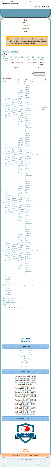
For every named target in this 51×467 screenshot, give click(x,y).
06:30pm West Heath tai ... (14, 113)
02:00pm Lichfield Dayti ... (20, 92)
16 (42, 154)
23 (42, 202)
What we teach (25, 353)
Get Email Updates (25, 340)
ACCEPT (37, 6)
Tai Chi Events (7, 304)
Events (25, 26)
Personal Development (9, 302)
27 (25, 227)
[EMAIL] (6, 54)
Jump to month (39, 74)
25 (12, 241)
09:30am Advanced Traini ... (45, 107)
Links (25, 365)
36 (4, 286)
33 (4, 154)
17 (5, 192)
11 (12, 145)
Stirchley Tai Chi (25, 410)
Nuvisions (29, 459)
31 (4, 82)
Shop (25, 31)
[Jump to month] (41, 58)
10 (5, 144)
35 (4, 250)
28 (33, 250)
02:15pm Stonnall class (27, 116)
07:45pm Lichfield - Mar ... (21, 123)
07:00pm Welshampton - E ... (28, 127)
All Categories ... (8, 306)
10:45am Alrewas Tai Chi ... (28, 104)
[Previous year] (5, 58)
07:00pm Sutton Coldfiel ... (21, 111)
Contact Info (25, 28)
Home (25, 20)
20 (25, 179)
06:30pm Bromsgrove (8, 110)
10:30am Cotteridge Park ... (27, 99)
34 (4, 202)
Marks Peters (25, 363)
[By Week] (24, 58)
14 (33, 154)
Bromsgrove (25, 386)
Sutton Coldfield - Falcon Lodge (25, 414)
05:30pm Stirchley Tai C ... (20, 98)
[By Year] (12, 58)
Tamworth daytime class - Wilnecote (25, 378)
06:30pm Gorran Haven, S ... (28, 122)
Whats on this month (25, 355)
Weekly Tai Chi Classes (9, 298)
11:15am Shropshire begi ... (28, 110)
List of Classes (25, 367)
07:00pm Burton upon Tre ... (20, 104)
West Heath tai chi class (25, 402)
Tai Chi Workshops (8, 300)
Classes (25, 23)
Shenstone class (25, 398)
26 (18, 232)
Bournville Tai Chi (25, 390)
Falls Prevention (25, 357)
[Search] (34, 58)
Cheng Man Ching (25, 359)
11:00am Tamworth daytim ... (7, 100)
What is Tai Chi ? (25, 351)
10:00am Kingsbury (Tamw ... (28, 93)
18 (12, 193)
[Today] (29, 58)
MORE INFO (45, 6)
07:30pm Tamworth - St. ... (21, 117)
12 (18, 136)
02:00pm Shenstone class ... (15, 106)
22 (37, 202)
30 (42, 250)
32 (4, 107)
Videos (25, 361)
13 (25, 131)
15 (37, 154)
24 (5, 240)
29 (37, 250)
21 (33, 202)
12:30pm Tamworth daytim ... (7, 105)
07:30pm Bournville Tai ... (8, 115)
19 (18, 184)
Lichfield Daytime (25, 406)
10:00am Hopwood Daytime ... (28, 87)
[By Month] (18, 58)
